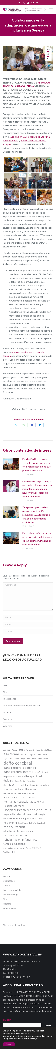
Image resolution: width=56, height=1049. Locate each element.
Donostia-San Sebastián (25, 781)
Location (7, 712)
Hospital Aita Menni (14, 805)
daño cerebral (17, 763)
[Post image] (11, 464)
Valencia (36, 848)
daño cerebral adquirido (19, 767)
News (6, 692)
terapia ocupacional (14, 843)
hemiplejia (44, 785)
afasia (22, 749)
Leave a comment (37, 409)
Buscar (48, 1026)
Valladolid (9, 852)
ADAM (14, 750)
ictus (47, 810)
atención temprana (28, 754)
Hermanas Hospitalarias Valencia (23, 801)
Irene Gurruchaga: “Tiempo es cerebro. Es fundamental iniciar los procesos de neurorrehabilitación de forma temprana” (37, 489)
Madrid (21, 814)
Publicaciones (9, 698)
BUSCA (7, 1020)
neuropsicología (35, 814)
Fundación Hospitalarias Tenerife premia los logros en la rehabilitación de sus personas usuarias (36, 465)
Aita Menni (11, 754)
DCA (37, 772)
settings (34, 1038)
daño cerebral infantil (18, 772)
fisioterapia (31, 785)
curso (45, 759)
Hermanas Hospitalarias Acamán (18, 793)
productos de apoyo (34, 818)
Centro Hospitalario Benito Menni (27, 759)
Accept (9, 1044)
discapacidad (33, 776)
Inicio (5, 685)
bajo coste (7, 759)
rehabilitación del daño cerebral (18, 831)
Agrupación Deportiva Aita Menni (39, 750)
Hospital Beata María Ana (22, 810)
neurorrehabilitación (13, 818)
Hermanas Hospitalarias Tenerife (19, 797)
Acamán (6, 750)
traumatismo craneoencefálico (17, 848)
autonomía (42, 754)
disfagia (8, 780)
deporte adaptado (13, 776)
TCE (35, 839)
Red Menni (10, 822)
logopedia (9, 814)
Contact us (8, 719)
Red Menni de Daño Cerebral (31, 823)
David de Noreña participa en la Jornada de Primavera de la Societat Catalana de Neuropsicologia (37, 539)
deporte (45, 772)
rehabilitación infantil (17, 839)
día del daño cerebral (13, 785)
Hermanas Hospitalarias (19, 789)
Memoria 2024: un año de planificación (21, 705)
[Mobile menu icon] (51, 10)
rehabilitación (14, 827)
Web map (7, 726)
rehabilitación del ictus (15, 835)
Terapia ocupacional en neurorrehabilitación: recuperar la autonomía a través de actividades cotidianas (36, 515)
